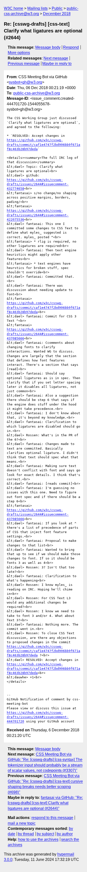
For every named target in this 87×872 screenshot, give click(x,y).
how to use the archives (38, 839)
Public (57, 8)
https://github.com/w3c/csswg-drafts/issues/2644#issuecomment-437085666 (38, 334)
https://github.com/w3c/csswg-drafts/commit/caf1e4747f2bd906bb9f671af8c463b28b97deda (43, 144)
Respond (71, 47)
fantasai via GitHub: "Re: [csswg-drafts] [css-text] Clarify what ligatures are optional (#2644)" (45, 803)
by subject (45, 834)
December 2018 (57, 14)
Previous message (24, 63)
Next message (56, 58)
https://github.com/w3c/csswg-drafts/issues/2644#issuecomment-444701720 (38, 717)
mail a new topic (22, 823)
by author (65, 834)
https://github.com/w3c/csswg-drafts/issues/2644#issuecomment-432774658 (38, 184)
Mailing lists (37, 8)
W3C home (13, 8)
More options (19, 53)
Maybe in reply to (57, 63)
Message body (47, 47)
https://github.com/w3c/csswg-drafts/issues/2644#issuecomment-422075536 (38, 215)
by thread (26, 834)
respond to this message (52, 818)
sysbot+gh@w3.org (25, 82)
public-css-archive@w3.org (36, 93)
